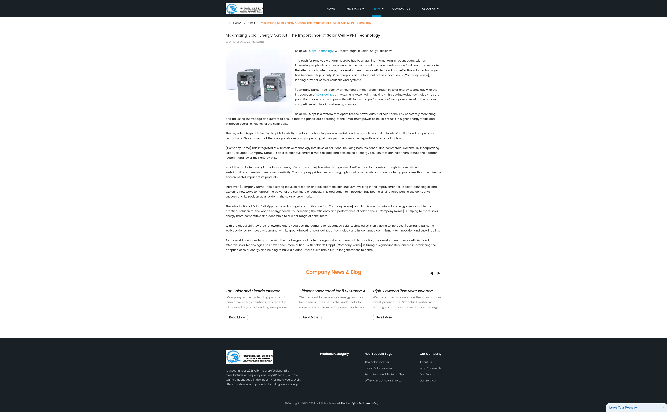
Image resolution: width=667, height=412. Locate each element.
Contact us (401, 8)
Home (331, 8)
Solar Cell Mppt (326, 94)
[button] (431, 273)
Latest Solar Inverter (378, 368)
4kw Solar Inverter (377, 362)
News (377, 8)
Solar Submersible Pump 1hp (384, 374)
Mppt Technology (321, 51)
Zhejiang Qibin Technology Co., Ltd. (362, 403)
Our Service (428, 380)
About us (429, 8)
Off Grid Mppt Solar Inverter (384, 381)
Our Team (427, 374)
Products (354, 8)
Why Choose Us (430, 368)
